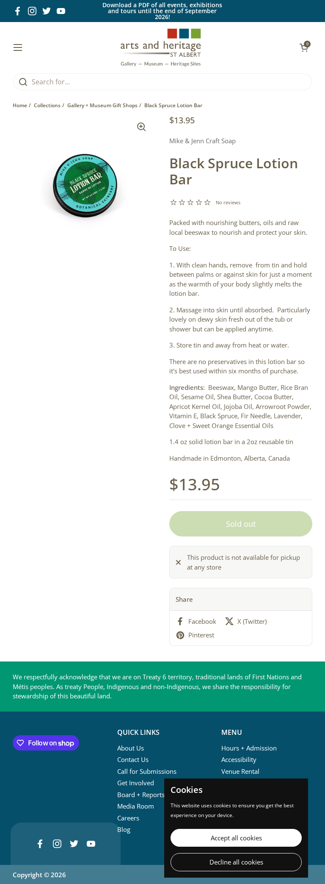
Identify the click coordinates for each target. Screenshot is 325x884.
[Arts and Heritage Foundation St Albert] (161, 47)
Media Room (135, 806)
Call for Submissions (146, 771)
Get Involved (135, 782)
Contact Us (133, 759)
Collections (47, 105)
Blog (123, 829)
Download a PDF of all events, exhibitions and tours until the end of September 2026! (162, 11)
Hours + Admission (249, 748)
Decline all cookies (236, 862)
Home (20, 105)
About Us (130, 748)
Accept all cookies (236, 838)
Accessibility (238, 759)
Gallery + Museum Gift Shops (102, 105)
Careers (128, 818)
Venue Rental (240, 771)
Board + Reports (141, 794)
